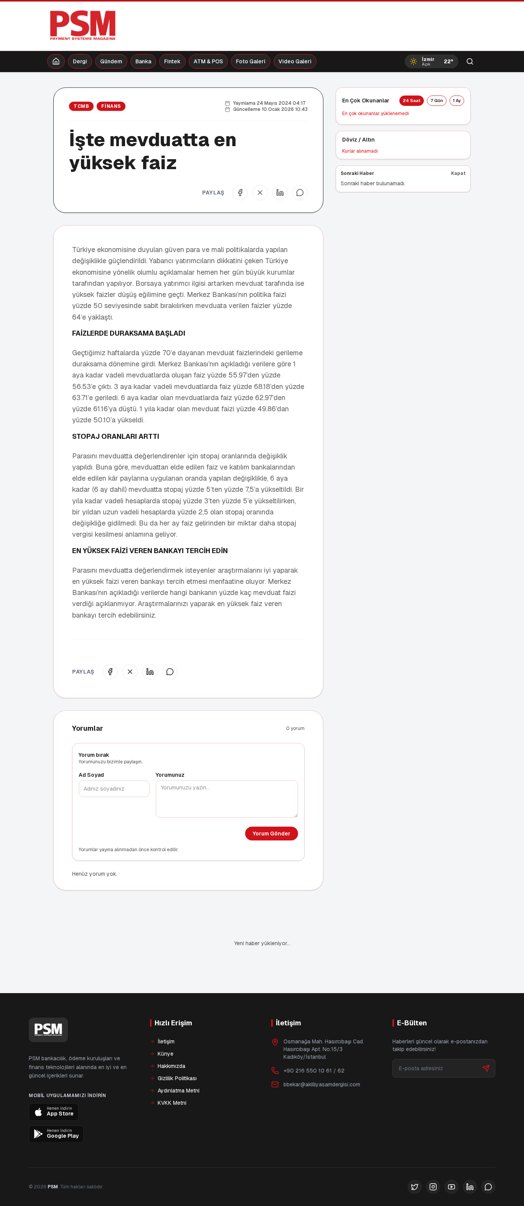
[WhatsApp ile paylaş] (300, 192)
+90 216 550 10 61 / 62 (313, 1044)
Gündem (111, 61)
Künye (165, 1027)
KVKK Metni (172, 1076)
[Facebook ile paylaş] (240, 192)
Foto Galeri (250, 61)
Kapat (458, 173)
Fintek (172, 61)
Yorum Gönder (271, 833)
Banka (143, 61)
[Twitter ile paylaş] (260, 192)
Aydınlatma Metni (178, 1064)
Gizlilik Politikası (177, 1052)
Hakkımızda (171, 1039)
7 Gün (436, 100)
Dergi (80, 61)
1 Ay (457, 100)
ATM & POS (208, 61)
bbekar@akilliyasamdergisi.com (321, 1058)
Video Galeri (294, 61)
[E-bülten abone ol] (486, 1042)
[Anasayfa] (56, 61)
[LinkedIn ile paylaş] (280, 192)
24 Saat (411, 100)
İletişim (166, 1015)
